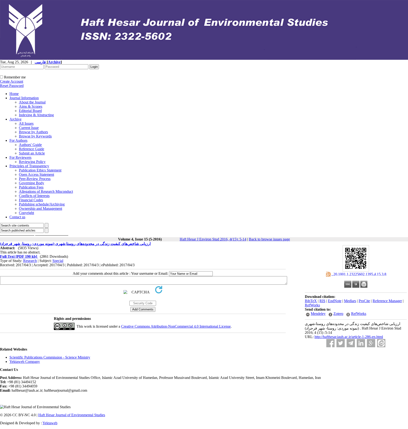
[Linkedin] (361, 343)
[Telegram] (351, 343)
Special (57, 261)
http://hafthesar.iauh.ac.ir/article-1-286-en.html (348, 337)
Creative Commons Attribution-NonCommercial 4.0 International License (176, 326)
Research (30, 261)
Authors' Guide (30, 145)
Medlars (350, 301)
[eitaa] (381, 343)
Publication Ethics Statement (40, 170)
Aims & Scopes (30, 106)
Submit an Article (32, 153)
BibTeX (311, 301)
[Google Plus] (371, 343)
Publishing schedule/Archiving (42, 204)
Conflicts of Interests (34, 196)
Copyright (26, 213)
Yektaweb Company (24, 362)
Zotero (338, 314)
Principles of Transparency (29, 166)
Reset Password (12, 86)
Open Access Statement (36, 174)
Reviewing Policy (32, 162)
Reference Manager (387, 301)
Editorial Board (30, 111)
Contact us (17, 217)
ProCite (364, 301)
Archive (15, 119)
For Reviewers (20, 157)
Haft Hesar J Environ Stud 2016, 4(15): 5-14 (213, 239)
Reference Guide (31, 149)
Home (14, 94)
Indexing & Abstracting (36, 115)
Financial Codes (31, 200)
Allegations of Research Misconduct (46, 191)
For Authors (18, 140)
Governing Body (31, 183)
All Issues (26, 123)
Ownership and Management (40, 208)
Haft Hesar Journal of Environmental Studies (71, 415)
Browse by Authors (33, 132)
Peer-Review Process (35, 179)
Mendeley (318, 314)
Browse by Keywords (35, 136)
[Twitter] (340, 343)
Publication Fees (31, 187)
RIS (322, 301)
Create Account (11, 81)
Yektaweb (49, 423)
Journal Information (24, 98)
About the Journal (32, 102)
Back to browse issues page (269, 239)
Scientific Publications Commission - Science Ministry (49, 357)
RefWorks (312, 305)
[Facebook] (330, 343)
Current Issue (29, 128)
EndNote (334, 301)
